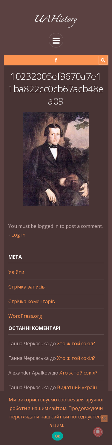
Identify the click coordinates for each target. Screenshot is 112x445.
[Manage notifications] (98, 432)
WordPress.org (25, 316)
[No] (104, 418)
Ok (57, 436)
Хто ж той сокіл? (76, 343)
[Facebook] (56, 60)
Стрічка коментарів (31, 301)
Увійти (16, 272)
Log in (18, 234)
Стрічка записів (26, 286)
